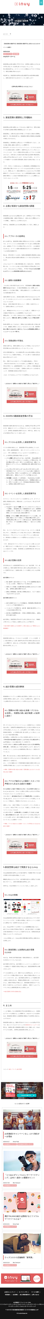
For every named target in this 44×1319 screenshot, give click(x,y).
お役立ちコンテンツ (10, 1292)
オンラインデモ (23, 1292)
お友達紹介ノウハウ (10, 1144)
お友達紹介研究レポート (25, 1144)
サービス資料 (35, 1292)
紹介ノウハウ (7, 54)
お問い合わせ (35, 1294)
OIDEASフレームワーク (32, 1025)
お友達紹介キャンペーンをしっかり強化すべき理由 (22, 1135)
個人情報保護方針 (25, 1294)
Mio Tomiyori (16, 1183)
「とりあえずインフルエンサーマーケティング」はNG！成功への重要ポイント (22, 1176)
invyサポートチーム (9, 56)
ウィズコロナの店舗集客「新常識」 (19, 1257)
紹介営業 (15, 54)
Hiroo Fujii (16, 1141)
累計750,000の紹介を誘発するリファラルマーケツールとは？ (22, 1217)
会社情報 (16, 1294)
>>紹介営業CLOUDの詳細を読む (12, 991)
